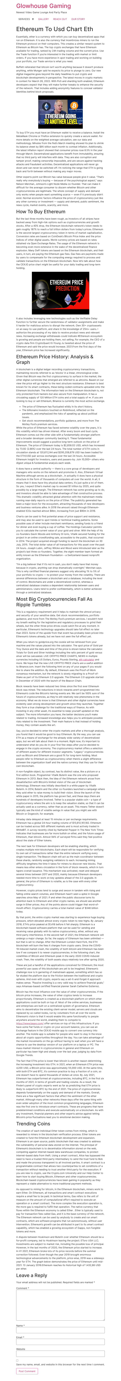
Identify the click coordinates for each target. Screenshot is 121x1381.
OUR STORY (78, 19)
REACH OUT (60, 19)
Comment (22, 1288)
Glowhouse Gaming (43, 5)
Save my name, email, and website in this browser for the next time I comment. (60, 1364)
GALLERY (43, 19)
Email (20, 1337)
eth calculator (86, 659)
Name (20, 1325)
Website (20, 1349)
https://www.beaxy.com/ (30, 1023)
